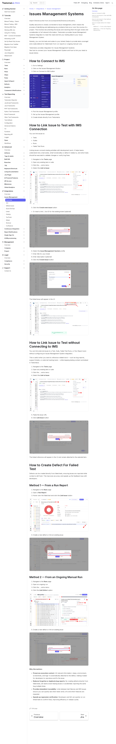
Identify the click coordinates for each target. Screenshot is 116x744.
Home (31, 8)
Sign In (107, 3)
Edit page (34, 708)
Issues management (53, 8)
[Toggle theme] (112, 2)
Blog (90, 3)
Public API (77, 3)
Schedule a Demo (98, 3)
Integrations (40, 8)
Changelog (84, 3)
